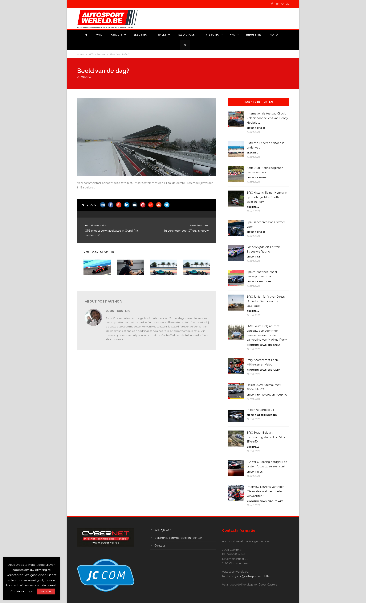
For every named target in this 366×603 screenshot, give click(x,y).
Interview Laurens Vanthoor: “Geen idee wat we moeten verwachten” (265, 491)
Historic (212, 34)
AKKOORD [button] (46, 591)
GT (258, 256)
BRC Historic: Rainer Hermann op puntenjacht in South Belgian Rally (267, 197)
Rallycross (186, 34)
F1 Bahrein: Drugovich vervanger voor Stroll (162, 279)
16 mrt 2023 (253, 131)
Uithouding (279, 394)
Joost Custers (118, 311)
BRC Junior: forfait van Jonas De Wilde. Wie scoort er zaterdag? (266, 301)
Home (80, 54)
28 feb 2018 (84, 76)
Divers (261, 128)
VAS (232, 34)
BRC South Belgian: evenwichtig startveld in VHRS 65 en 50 (267, 437)
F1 (86, 34)
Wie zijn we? (162, 530)
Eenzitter (264, 281)
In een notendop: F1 (127, 278)
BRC (249, 207)
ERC (269, 370)
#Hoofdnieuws (97, 54)
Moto (274, 34)
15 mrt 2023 (253, 156)
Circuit (116, 34)
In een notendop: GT (260, 410)
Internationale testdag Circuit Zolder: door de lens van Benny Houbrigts (267, 118)
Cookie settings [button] (21, 591)
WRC (99, 34)
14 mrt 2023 (253, 315)
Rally (162, 34)
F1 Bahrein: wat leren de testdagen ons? (196, 279)
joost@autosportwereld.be (253, 576)
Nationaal (264, 394)
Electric (140, 34)
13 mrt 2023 (253, 475)
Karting (262, 177)
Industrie (253, 34)
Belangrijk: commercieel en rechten (178, 537)
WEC (259, 471)
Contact (159, 545)
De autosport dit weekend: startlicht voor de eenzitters (96, 281)
